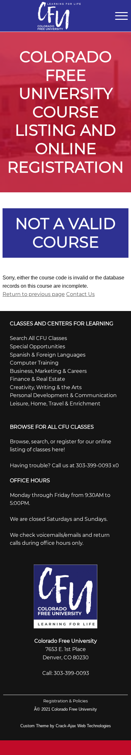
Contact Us (80, 294)
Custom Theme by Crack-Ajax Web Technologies (65, 725)
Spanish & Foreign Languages (48, 355)
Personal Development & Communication (63, 395)
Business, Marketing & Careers (48, 371)
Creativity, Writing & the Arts (46, 387)
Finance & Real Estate (37, 379)
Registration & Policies (65, 701)
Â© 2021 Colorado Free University (65, 709)
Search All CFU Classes (38, 338)
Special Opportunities (37, 347)
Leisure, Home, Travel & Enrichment (55, 404)
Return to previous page (34, 294)
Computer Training (34, 363)
